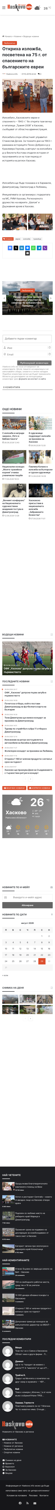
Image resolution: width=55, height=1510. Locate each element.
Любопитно (9, 43)
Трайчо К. (20, 1375)
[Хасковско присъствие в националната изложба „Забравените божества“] (41, 490)
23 (49, 955)
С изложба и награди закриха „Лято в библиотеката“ (13, 436)
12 (20, 948)
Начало (8, 36)
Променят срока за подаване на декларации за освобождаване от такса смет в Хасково (32, 1232)
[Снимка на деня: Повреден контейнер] (45, 1009)
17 (6, 955)
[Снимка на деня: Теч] (10, 1009)
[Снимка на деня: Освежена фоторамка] (28, 999)
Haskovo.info (12, 74)
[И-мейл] (27, 253)
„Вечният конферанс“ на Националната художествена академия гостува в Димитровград (13, 506)
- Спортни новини (11, 1452)
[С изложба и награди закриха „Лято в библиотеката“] (14, 423)
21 (35, 955)
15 (42, 948)
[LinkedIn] (21, 248)
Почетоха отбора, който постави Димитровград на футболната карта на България (26, 669)
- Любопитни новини (12, 1449)
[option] (27, 298)
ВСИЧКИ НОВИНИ (15, 788)
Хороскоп (10, 1466)
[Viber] (45, 248)
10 (6, 948)
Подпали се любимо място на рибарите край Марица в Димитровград (30, 1216)
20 (27, 955)
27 (27, 961)
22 (42, 955)
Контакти (44, 1495)
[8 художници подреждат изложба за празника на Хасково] (41, 423)
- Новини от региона (12, 1446)
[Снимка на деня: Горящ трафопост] (10, 999)
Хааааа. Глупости (24, 1402)
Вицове (9, 1473)
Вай (17, 1389)
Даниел (19, 1361)
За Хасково (10, 1470)
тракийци (37, 239)
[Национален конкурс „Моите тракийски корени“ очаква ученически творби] (14, 457)
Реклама (33, 1495)
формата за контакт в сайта (32, 379)
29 (42, 961)
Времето (9, 1463)
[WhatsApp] (33, 248)
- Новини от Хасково (12, 1442)
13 (27, 948)
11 (13, 948)
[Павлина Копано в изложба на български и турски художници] (41, 457)
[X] (16, 248)
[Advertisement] (27, 552)
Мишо (18, 1347)
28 (34, 961)
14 (35, 948)
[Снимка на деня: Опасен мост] (45, 999)
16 (49, 948)
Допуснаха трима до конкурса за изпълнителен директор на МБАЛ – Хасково (33, 1324)
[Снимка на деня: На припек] (28, 1009)
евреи (17, 239)
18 (13, 955)
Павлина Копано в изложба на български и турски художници (40, 469)
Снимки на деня (13, 1460)
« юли (5, 975)
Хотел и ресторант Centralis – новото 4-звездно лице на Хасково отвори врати (33, 1200)
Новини (17, 36)
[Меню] (3, 8)
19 (20, 955)
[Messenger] (27, 248)
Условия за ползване (17, 1495)
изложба (26, 239)
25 (13, 961)
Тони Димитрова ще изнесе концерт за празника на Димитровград (27, 301)
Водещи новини (31, 36)
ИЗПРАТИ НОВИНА (40, 788)
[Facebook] (10, 248)
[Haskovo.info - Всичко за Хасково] (20, 7)
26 (20, 961)
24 (6, 961)
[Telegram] (39, 248)
